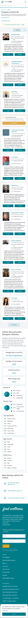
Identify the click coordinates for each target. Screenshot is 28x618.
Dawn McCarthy (15, 34)
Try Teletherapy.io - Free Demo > (11, 598)
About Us (5, 563)
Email (8, 54)
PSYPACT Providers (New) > (10, 601)
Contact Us (5, 566)
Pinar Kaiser (14, 298)
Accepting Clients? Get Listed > (10, 586)
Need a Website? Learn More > (10, 595)
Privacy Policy (6, 572)
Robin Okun (14, 92)
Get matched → (14, 123)
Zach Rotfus (14, 157)
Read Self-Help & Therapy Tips (15, 491)
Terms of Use (6, 569)
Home (2, 9)
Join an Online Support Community (16, 498)
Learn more (5, 610)
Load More (14, 325)
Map (25, 30)
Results (17, 30)
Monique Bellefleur (16, 241)
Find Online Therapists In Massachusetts (14, 483)
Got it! (14, 614)
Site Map (5, 575)
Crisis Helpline (6, 557)
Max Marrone (14, 185)
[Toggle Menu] (25, 2)
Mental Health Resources (9, 560)
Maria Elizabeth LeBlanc (17, 213)
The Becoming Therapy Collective (17, 131)
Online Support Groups (8, 578)
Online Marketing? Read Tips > (10, 592)
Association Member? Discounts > (11, 589)
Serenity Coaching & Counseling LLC (16, 62)
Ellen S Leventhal (16, 269)
